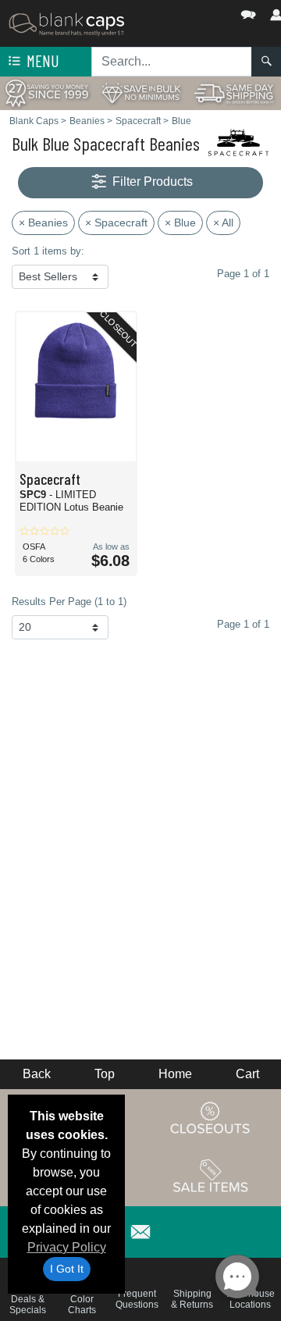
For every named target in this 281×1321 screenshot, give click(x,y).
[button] (201, 11)
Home (175, 1074)
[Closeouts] (210, 1118)
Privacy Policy (66, 1247)
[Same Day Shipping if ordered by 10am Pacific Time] (234, 92)
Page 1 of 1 (243, 624)
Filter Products (151, 181)
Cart (247, 1074)
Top (104, 1074)
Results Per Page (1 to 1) (69, 601)
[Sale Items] (210, 1176)
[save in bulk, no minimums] (140, 92)
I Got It (67, 1268)
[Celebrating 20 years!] (47, 92)
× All (223, 222)
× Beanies (43, 222)
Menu (41, 60)
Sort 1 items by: (48, 251)
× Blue (180, 222)
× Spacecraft (116, 222)
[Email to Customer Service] (140, 1229)
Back (37, 1074)
